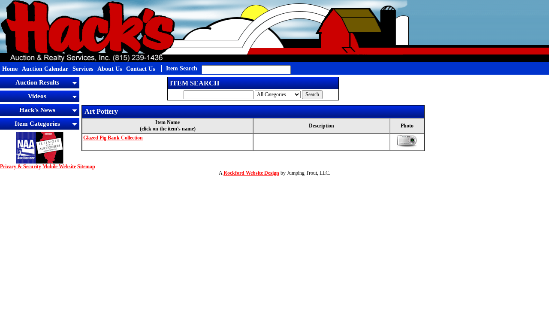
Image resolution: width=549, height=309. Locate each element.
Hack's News (37, 109)
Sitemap (86, 167)
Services (82, 69)
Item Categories (37, 123)
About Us (109, 69)
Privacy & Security (20, 167)
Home (10, 69)
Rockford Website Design (251, 173)
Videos (37, 96)
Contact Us (140, 69)
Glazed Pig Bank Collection (113, 138)
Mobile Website (59, 167)
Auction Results (37, 82)
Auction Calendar (45, 69)
